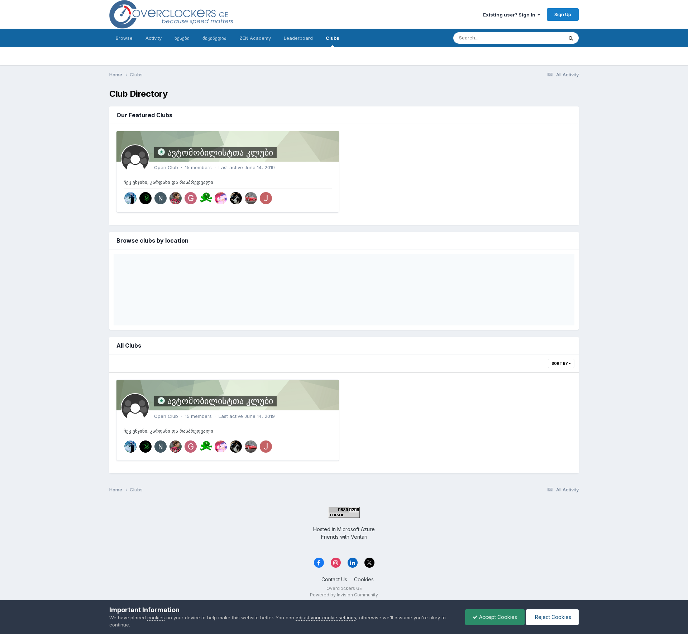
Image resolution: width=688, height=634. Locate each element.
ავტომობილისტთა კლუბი (220, 152)
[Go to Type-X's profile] (251, 198)
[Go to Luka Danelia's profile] (130, 198)
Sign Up (562, 14)
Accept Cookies (497, 617)
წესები (182, 38)
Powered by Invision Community (344, 594)
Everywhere (540, 37)
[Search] (571, 38)
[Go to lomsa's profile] (175, 198)
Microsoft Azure (356, 529)
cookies (156, 617)
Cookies (364, 579)
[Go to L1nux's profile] (221, 198)
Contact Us (334, 579)
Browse (124, 38)
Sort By (560, 363)
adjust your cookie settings (326, 617)
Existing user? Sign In (510, 15)
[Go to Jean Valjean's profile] (266, 198)
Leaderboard (298, 38)
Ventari (359, 537)
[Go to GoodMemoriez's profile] (191, 198)
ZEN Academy (255, 38)
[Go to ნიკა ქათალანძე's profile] (236, 198)
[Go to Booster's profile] (206, 198)
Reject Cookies (552, 617)
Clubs (332, 38)
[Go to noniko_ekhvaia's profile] (160, 198)
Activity (153, 38)
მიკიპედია (214, 38)
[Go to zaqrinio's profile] (145, 198)
